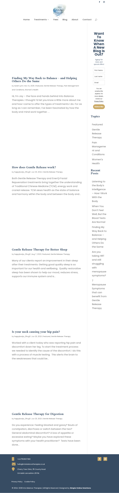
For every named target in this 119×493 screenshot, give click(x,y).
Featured (39, 86)
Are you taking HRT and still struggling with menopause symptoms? (99, 263)
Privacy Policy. (99, 101)
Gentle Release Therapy (53, 86)
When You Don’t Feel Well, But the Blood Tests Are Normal (99, 214)
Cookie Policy (29, 481)
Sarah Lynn (18, 86)
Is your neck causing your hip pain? (36, 331)
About (75, 20)
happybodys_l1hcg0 (22, 172)
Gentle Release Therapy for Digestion (38, 414)
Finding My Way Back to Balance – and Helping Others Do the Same (44, 79)
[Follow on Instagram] (105, 459)
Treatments (40, 20)
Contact (87, 20)
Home (26, 20)
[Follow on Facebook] (99, 459)
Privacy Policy (17, 481)
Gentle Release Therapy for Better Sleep (39, 249)
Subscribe (98, 107)
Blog (65, 20)
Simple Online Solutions (80, 488)
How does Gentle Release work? (34, 167)
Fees (55, 20)
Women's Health (31, 90)
